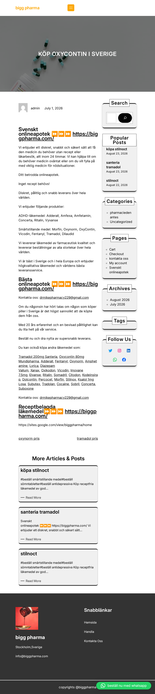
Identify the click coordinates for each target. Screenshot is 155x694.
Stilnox (71, 379)
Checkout (116, 254)
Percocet (45, 379)
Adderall (47, 361)
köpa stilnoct (116, 149)
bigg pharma (28, 7)
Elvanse (35, 375)
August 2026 (119, 300)
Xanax (34, 370)
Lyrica (33, 366)
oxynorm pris (29, 438)
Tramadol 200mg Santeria (38, 357)
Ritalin (47, 375)
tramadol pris (87, 438)
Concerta (88, 384)
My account (118, 263)
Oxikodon (48, 370)
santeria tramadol (113, 165)
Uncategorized (121, 222)
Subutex (34, 384)
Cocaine (63, 384)
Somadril (60, 375)
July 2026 (117, 304)
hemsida (90, 622)
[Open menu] (70, 7)
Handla (89, 632)
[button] (123, 685)
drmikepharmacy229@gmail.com (64, 297)
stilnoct (112, 181)
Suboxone (26, 388)
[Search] (125, 118)
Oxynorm (76, 361)
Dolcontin (29, 379)
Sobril (75, 384)
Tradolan (48, 384)
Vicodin (63, 370)
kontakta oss (118, 258)
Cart (112, 249)
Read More (34, 497)
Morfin (59, 379)
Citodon (74, 375)
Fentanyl (61, 361)
